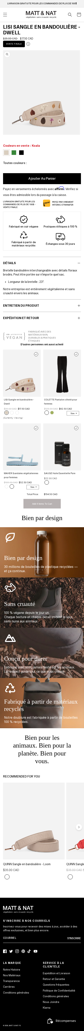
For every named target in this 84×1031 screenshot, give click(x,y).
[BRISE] (11, 486)
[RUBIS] (70, 877)
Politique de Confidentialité (59, 990)
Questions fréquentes (56, 984)
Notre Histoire (11, 969)
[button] (69, 14)
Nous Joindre (51, 1002)
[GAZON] (17, 412)
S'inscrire (74, 938)
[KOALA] (6, 412)
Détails (9, 263)
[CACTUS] (52, 412)
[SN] (46, 482)
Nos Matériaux (11, 975)
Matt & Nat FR (15, 1026)
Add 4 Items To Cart (42, 504)
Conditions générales (16, 992)
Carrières (9, 986)
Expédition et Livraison (56, 973)
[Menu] (5, 14)
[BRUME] (7, 877)
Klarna (46, 1007)
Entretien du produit (21, 305)
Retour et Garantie (54, 979)
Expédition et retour (21, 318)
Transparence (11, 981)
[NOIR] (11, 412)
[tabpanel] (41, 92)
